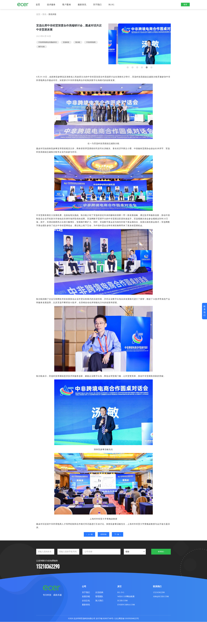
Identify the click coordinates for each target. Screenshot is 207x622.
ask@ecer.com (161, 596)
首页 (38, 4)
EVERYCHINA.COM (126, 605)
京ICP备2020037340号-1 (105, 618)
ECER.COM (122, 600)
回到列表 (103, 534)
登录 (185, 4)
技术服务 (51, 4)
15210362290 (159, 592)
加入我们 (99, 600)
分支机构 (99, 592)
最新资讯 (82, 4)
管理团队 (99, 596)
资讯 (44, 14)
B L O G (120, 592)
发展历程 (86, 596)
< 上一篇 (89, 534)
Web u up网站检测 (125, 596)
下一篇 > (117, 534)
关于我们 (97, 4)
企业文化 (86, 600)
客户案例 (66, 4)
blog (111, 4)
